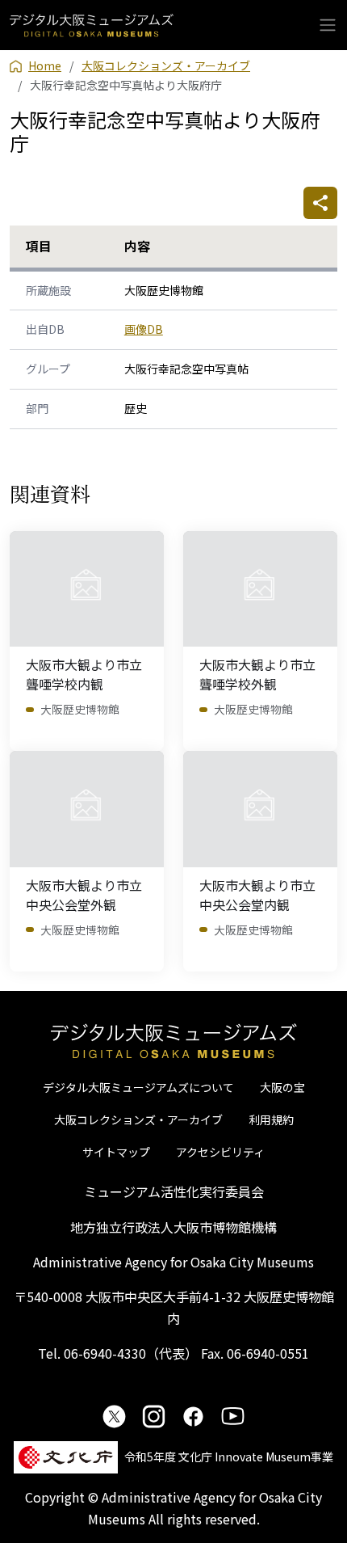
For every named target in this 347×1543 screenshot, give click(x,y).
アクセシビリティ (220, 1152)
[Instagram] (153, 1415)
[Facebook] (193, 1415)
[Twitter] (114, 1415)
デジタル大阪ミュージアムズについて (138, 1087)
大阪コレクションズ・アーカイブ (138, 1119)
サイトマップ (116, 1152)
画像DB (143, 329)
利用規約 (271, 1119)
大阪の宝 (282, 1087)
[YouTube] (233, 1415)
